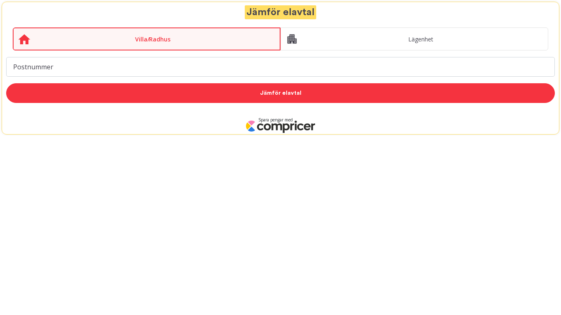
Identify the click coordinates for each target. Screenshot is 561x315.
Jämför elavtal (280, 93)
